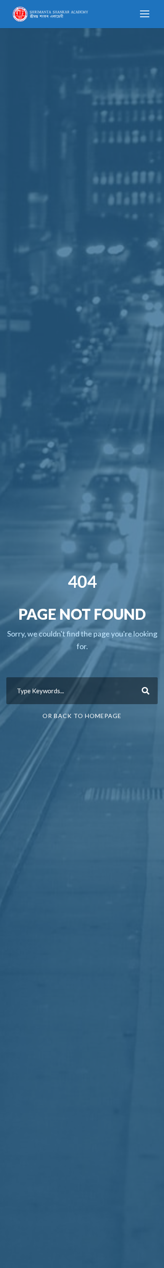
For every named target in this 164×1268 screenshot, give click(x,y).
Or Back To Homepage (82, 715)
